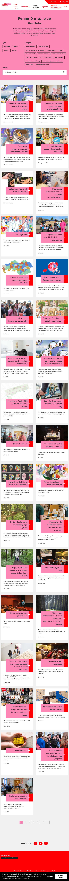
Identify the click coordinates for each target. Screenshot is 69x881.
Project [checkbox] (14, 50)
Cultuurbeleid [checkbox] (30, 54)
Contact (16, 870)
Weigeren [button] (50, 876)
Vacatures (22, 870)
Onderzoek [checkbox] (29, 64)
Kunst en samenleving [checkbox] (33, 61)
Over (65, 7)
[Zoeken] (63, 72)
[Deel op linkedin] (35, 843)
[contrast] (60, 2)
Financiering (25, 7)
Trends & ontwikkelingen (56, 7)
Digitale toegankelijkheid (48, 870)
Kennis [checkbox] (16, 46)
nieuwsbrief (34, 35)
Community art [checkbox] (43, 46)
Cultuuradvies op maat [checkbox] (54, 50)
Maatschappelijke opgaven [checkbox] (53, 61)
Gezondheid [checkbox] (59, 57)
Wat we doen (16, 7)
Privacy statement (35, 870)
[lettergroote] (63, 2)
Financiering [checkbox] (48, 57)
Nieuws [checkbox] (6, 50)
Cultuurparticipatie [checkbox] (58, 54)
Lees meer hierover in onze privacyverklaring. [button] (16, 878)
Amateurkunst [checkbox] (30, 46)
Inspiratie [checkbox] (7, 46)
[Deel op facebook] (46, 843)
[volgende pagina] (47, 822)
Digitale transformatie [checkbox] (33, 57)
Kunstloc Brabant (6, 4)
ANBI (27, 870)
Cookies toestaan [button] (60, 876)
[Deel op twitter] (40, 843)
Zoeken (5, 67)
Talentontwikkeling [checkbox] (42, 64)
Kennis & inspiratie (36, 7)
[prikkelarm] (67, 2)
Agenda (45, 7)
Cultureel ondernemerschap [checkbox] (35, 50)
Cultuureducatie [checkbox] (43, 54)
